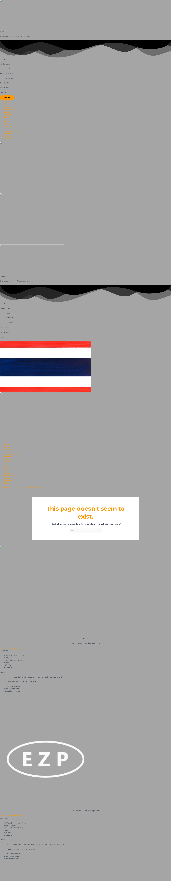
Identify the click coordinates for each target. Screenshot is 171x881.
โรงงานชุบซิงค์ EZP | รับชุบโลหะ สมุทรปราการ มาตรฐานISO (19, 488)
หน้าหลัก (7, 100)
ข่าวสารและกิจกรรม (10, 110)
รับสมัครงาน (8, 115)
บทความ (7, 112)
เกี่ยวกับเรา (7, 102)
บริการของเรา (8, 105)
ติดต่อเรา (7, 117)
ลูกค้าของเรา (8, 107)
